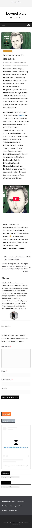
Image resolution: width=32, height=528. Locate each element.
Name (4, 371)
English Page (8, 421)
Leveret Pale (16, 13)
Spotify (21, 115)
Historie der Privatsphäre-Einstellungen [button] (13, 501)
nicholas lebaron (20, 65)
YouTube (6, 115)
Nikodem (16, 62)
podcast (26, 65)
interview (15, 65)
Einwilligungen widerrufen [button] (9, 510)
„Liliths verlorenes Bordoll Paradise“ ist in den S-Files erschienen (17, 258)
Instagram (23, 308)
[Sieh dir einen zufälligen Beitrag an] (28, 25)
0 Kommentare (8, 65)
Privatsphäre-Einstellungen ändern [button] (12, 506)
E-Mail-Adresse (7, 380)
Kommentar (6, 347)
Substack (6, 414)
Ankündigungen (8, 50)
